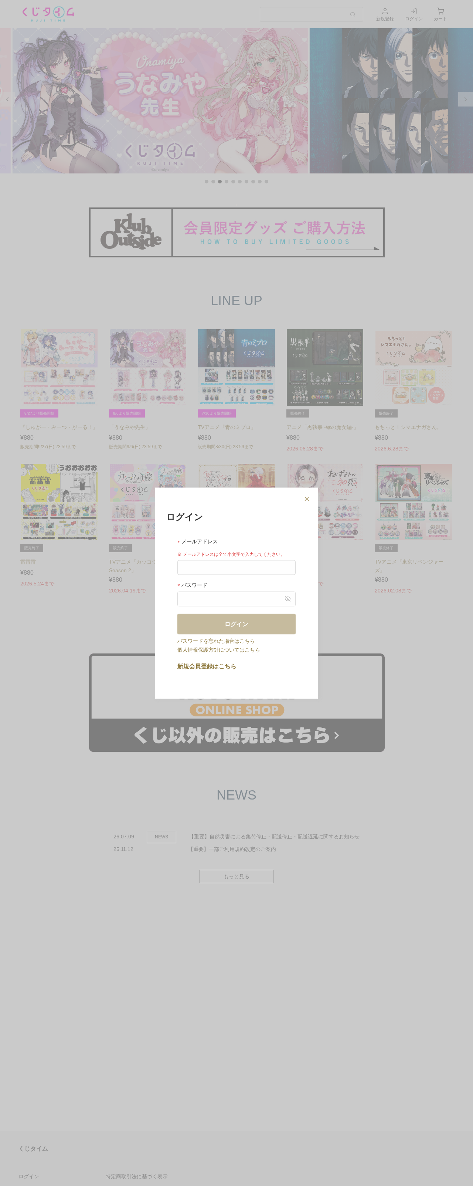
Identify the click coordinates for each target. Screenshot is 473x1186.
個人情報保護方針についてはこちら (218, 649)
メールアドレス (199, 541)
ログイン (236, 624)
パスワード (193, 585)
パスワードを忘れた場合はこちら (216, 640)
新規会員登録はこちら (206, 666)
